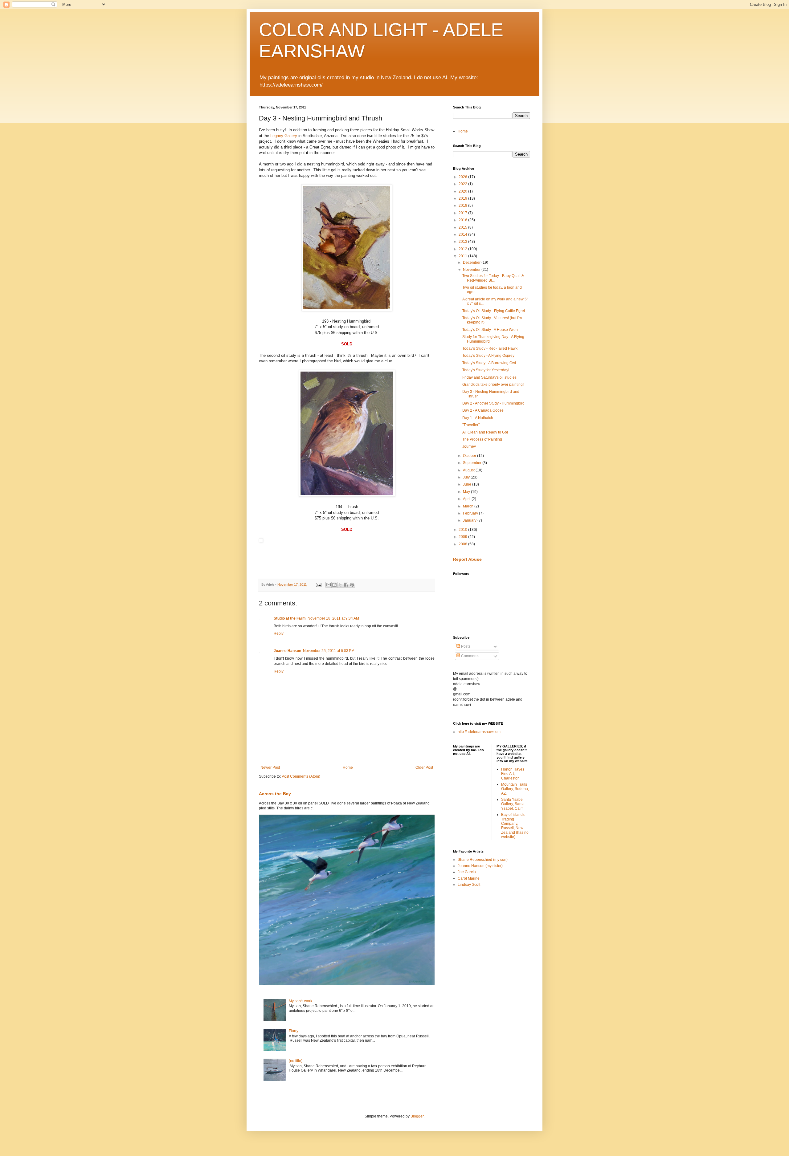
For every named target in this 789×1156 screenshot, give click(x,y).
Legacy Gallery (283, 135)
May (467, 492)
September (472, 463)
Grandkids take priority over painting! (493, 384)
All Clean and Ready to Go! (485, 432)
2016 (463, 220)
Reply (279, 633)
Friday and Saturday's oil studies (489, 377)
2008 (463, 544)
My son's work (300, 1001)
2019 (463, 198)
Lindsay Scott (469, 884)
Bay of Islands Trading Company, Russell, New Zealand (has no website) (515, 825)
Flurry (293, 1031)
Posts (465, 646)
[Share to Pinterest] (352, 585)
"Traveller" (471, 425)
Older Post (424, 767)
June (467, 484)
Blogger (417, 1116)
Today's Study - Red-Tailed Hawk (489, 348)
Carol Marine (469, 878)
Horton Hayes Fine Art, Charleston (512, 773)
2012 (463, 249)
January (470, 520)
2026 (463, 177)
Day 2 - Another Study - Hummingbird (493, 403)
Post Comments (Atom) (301, 776)
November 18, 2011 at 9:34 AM (333, 618)
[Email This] (328, 585)
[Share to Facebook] (346, 585)
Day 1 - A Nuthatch (477, 418)
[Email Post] (318, 584)
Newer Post (270, 767)
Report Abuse (467, 559)
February (471, 513)
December (472, 262)
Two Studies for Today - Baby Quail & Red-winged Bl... (493, 278)
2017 (463, 213)
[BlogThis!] (334, 585)
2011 (463, 256)
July (467, 477)
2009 (463, 537)
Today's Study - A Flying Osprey (488, 355)
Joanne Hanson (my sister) (480, 866)
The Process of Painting (482, 439)
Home (348, 767)
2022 (463, 184)
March (468, 506)
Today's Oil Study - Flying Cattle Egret (493, 311)
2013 (463, 241)
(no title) (295, 1061)
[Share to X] (340, 585)
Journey (469, 446)
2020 (463, 191)
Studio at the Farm (290, 618)
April (467, 499)
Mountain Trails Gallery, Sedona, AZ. (515, 789)
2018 (463, 205)
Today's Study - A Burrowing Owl (489, 363)
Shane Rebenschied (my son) (483, 859)
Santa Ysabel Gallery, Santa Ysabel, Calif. (513, 804)
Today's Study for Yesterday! (485, 370)
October (470, 456)
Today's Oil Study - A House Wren (490, 330)
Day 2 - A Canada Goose (483, 410)
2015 (463, 227)
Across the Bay (275, 793)
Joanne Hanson (287, 651)
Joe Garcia (467, 872)
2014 (463, 234)
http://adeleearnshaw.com (479, 732)
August (469, 470)
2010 (463, 529)
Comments (469, 656)
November (472, 269)
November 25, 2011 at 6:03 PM (328, 651)
